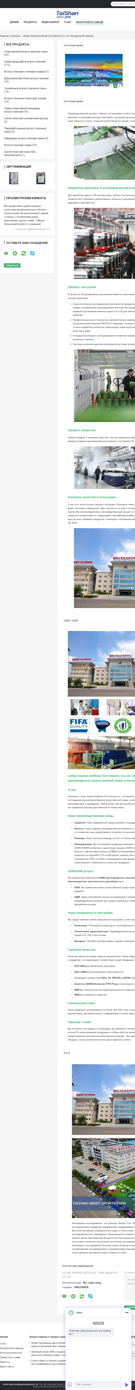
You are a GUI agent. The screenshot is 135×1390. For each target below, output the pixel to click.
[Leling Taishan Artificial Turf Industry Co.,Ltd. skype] (34, 253)
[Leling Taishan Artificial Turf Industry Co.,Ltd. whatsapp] (17, 253)
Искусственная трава (17, 145)
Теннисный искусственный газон (25, 88)
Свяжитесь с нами (10, 1357)
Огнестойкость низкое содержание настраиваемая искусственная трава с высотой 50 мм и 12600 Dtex (53, 1362)
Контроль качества (11, 1352)
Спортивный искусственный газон (26, 51)
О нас (67, 22)
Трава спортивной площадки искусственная (22, 110)
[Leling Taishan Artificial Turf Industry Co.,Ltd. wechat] (26, 253)
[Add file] (70, 1384)
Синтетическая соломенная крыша (26, 118)
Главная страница (10, 36)
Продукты (30, 22)
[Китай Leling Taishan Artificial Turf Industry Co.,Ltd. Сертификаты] (13, 178)
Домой (14, 22)
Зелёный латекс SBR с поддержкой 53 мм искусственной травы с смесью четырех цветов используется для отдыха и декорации (52, 1353)
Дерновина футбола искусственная (26, 78)
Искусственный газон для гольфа (25, 98)
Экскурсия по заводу (90, 22)
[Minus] (127, 1313)
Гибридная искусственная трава (24, 138)
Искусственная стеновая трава (24, 71)
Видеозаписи (50, 22)
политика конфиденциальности (20, 1384)
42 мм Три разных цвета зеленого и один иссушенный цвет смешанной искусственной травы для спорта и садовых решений (51, 1345)
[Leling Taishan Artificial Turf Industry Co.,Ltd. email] (8, 253)
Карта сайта (7, 1366)
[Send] (126, 1384)
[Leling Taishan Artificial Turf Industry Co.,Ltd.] (67, 15)
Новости (5, 1362)
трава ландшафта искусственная (25, 61)
